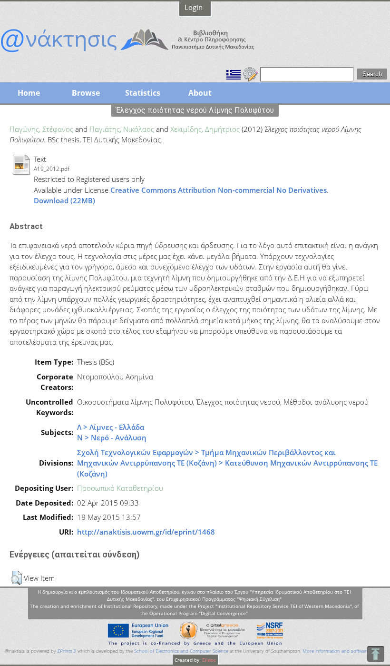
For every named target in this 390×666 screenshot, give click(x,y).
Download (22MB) (64, 200)
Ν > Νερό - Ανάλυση (111, 437)
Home (29, 93)
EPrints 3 (67, 651)
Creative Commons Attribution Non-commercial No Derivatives (218, 190)
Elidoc (208, 659)
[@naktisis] (142, 53)
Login (194, 7)
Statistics (142, 93)
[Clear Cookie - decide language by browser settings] (250, 73)
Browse (86, 93)
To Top (375, 654)
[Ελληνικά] (233, 73)
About (200, 93)
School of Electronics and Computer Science (181, 651)
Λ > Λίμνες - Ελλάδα (110, 427)
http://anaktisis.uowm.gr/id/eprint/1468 (146, 532)
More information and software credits (343, 651)
